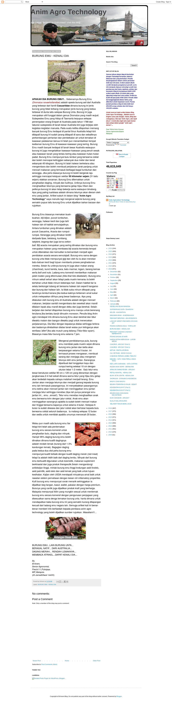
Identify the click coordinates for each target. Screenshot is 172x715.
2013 (110, 423)
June (112, 289)
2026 (110, 248)
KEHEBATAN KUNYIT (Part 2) (120, 387)
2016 (110, 414)
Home (67, 661)
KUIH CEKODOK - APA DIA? (119, 398)
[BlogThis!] (60, 581)
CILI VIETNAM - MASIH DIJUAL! (121, 353)
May (111, 292)
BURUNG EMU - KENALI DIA (47, 584)
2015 (110, 417)
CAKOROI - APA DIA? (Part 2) (120, 344)
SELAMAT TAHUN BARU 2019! (120, 404)
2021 (110, 263)
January (113, 304)
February (113, 301)
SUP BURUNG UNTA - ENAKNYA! (121, 309)
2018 (110, 408)
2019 (110, 269)
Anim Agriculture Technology (119, 200)
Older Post (96, 661)
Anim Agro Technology (69, 12)
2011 (110, 429)
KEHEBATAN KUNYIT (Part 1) (120, 390)
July (111, 286)
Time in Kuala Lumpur (123, 155)
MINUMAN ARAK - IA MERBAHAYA (122, 315)
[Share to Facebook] (65, 581)
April (112, 295)
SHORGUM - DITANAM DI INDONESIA (123, 378)
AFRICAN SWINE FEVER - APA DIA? (122, 370)
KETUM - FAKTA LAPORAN (119, 350)
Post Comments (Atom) (49, 664)
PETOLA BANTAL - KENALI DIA (120, 373)
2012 (110, 426)
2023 (110, 257)
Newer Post (37, 661)
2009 (110, 435)
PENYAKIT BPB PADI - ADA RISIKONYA (123, 318)
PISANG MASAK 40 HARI (118, 337)
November (114, 274)
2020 (110, 266)
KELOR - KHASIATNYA (118, 312)
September (114, 280)
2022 (110, 260)
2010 (110, 432)
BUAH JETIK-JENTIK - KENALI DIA (122, 375)
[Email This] (57, 581)
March (112, 298)
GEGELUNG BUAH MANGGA (120, 306)
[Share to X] (62, 581)
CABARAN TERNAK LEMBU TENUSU (123, 356)
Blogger (119, 696)
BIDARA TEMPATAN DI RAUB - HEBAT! (123, 384)
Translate (123, 145)
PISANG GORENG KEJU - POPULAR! (123, 326)
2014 (110, 420)
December (114, 271)
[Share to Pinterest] (67, 581)
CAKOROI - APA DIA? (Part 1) (120, 347)
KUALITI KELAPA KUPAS (118, 401)
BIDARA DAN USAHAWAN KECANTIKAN (119, 394)
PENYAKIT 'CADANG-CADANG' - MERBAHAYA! (121, 333)
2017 (110, 411)
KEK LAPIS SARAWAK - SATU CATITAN (123, 364)
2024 (110, 254)
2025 (110, 251)
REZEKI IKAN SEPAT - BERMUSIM (122, 367)
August (112, 283)
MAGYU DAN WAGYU (117, 381)
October (113, 277)
